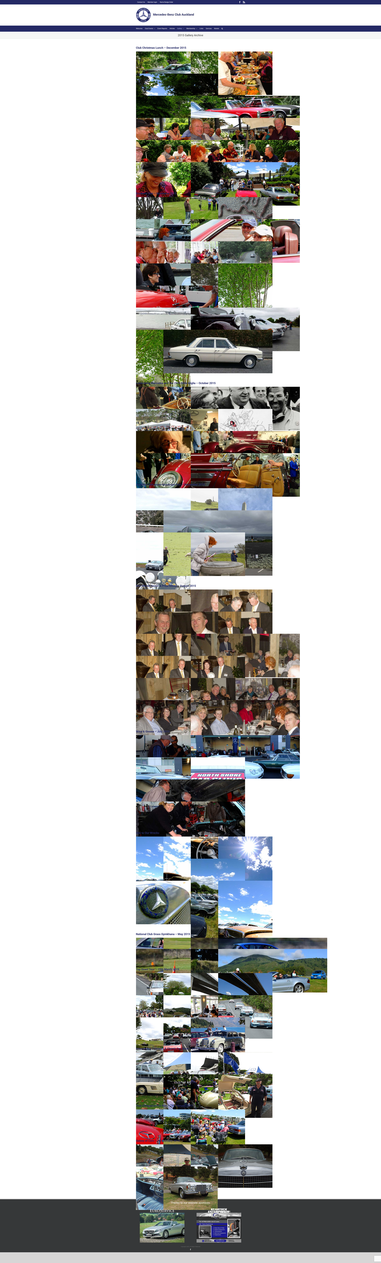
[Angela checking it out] (190, 823)
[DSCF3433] (245, 162)
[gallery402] (190, 1188)
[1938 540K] (245, 453)
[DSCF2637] (163, 576)
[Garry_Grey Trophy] (245, 611)
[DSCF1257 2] (245, 924)
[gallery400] (245, 1096)
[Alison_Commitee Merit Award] (218, 677)
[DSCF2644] (217, 532)
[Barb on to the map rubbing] (218, 554)
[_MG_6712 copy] (245, 722)
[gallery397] (245, 1074)
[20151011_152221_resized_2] (217, 351)
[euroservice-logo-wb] (162, 1209)
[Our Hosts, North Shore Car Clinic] (245, 757)
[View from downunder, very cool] (190, 801)
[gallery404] (245, 1166)
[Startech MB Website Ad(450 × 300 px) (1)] (219, 1213)
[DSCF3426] (245, 184)
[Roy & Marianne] (245, 241)
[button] (222, 29)
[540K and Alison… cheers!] (245, 475)
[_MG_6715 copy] (245, 700)
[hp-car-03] (162, 1213)
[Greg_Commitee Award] (190, 633)
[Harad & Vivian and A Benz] (245, 307)
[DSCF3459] (190, 95)
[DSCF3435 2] (245, 139)
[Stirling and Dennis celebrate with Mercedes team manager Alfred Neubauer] (245, 408)
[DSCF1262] (245, 880)
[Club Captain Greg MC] (245, 655)
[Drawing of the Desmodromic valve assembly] (245, 430)
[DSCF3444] (245, 117)
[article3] (218, 1039)
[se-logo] (218, 1209)
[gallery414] (245, 1017)
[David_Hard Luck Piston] (245, 633)
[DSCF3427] (245, 73)
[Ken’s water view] (245, 263)
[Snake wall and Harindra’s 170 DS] (245, 219)
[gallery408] (218, 1131)
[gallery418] (245, 995)
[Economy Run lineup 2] (245, 329)
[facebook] (190, 1249)
